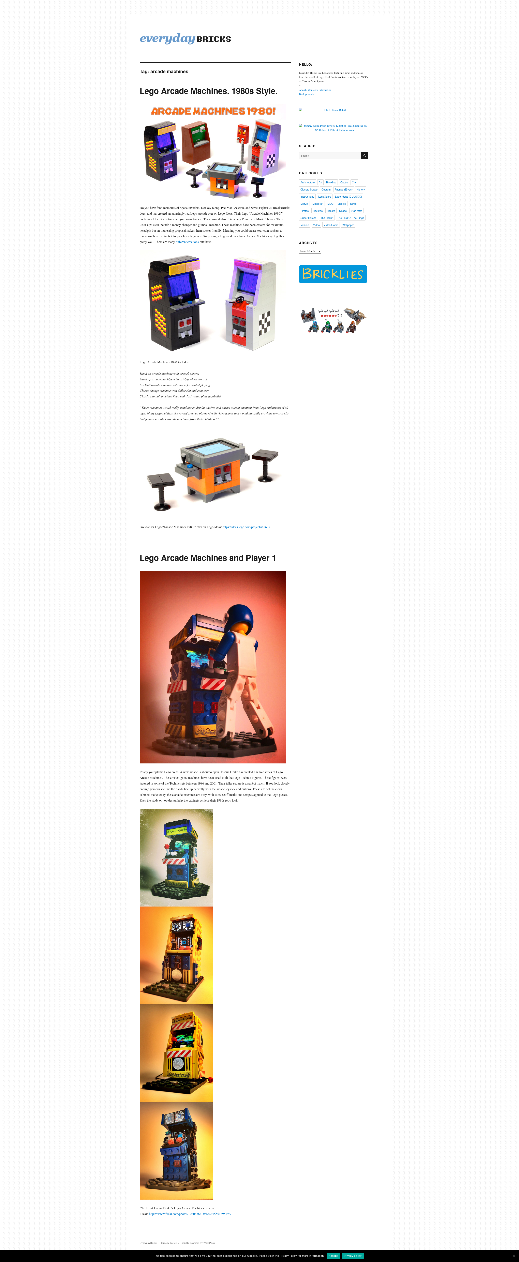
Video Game (331, 225)
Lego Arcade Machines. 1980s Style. (209, 90)
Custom (326, 189)
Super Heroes (308, 218)
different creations (187, 242)
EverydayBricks (148, 1243)
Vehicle (304, 225)
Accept (333, 1255)
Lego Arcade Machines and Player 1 (208, 557)
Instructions (307, 196)
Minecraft (317, 204)
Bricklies (331, 182)
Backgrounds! (306, 94)
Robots (331, 211)
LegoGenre (324, 196)
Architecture (307, 182)
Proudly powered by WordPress (198, 1243)
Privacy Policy (169, 1243)
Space (343, 211)
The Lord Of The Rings (350, 218)
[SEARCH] (364, 155)
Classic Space (308, 189)
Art (320, 182)
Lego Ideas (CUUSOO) (348, 196)
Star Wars (356, 211)
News (353, 204)
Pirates (304, 211)
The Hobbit (327, 218)
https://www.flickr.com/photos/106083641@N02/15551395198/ (190, 1214)
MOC (330, 204)
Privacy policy (353, 1255)
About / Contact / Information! (315, 90)
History (361, 189)
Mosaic (342, 204)
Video (316, 225)
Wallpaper (348, 225)
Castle (344, 182)
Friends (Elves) (344, 189)
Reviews (318, 211)
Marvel (304, 204)
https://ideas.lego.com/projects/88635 (246, 527)
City (354, 182)
